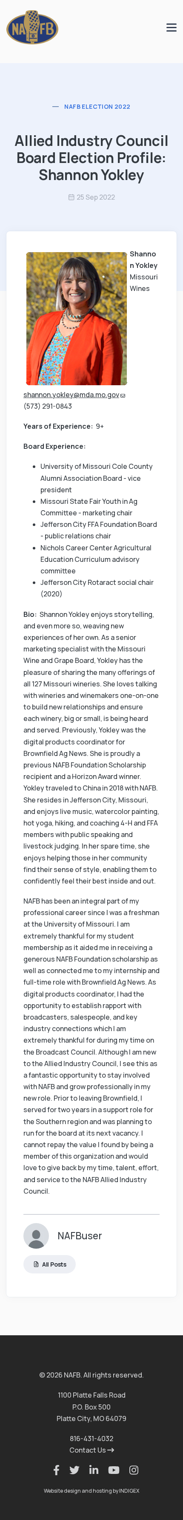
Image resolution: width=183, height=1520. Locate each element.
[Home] (32, 27)
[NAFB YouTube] (110, 1470)
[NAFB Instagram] (129, 1470)
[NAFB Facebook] (52, 1470)
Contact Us (88, 1450)
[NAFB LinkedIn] (89, 1470)
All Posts (54, 1264)
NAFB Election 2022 (97, 106)
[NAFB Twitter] (70, 1470)
